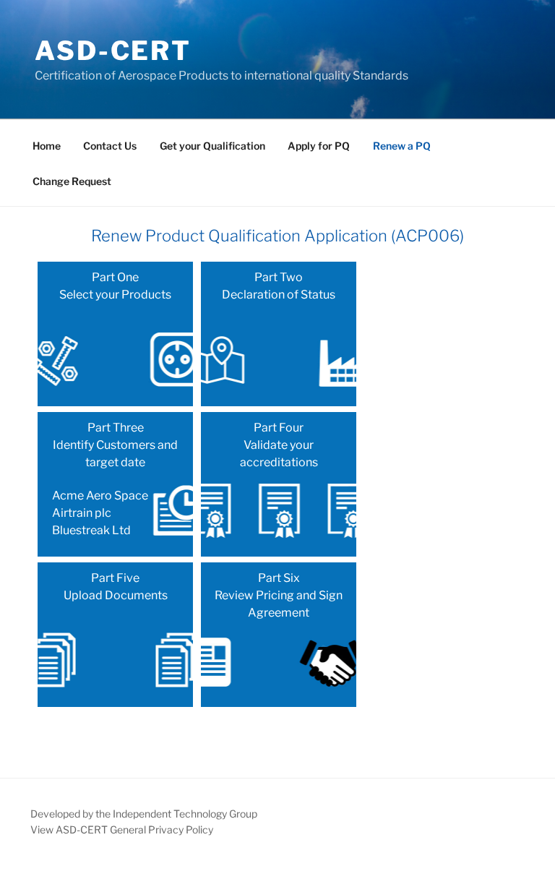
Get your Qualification (212, 146)
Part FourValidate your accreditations (279, 445)
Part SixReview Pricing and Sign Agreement (279, 595)
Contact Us (110, 146)
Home (47, 146)
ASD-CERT (113, 51)
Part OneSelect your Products (115, 285)
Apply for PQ (319, 146)
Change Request (72, 181)
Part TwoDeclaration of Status (278, 285)
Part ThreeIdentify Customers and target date (115, 479)
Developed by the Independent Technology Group (143, 813)
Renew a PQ (402, 146)
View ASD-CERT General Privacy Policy (121, 829)
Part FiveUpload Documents (116, 586)
